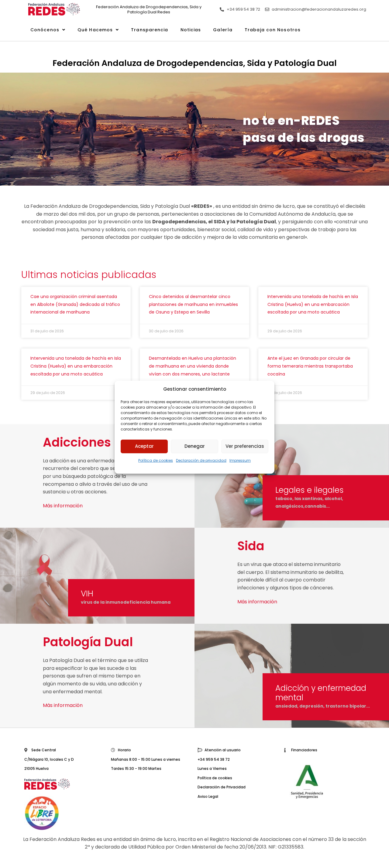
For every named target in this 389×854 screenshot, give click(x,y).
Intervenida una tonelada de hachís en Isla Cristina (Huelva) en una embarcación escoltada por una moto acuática (312, 304)
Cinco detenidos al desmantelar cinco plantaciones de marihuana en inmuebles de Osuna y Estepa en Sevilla (193, 304)
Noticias (191, 30)
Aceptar (144, 446)
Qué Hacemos (95, 30)
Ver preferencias (244, 446)
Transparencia (149, 30)
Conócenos (44, 30)
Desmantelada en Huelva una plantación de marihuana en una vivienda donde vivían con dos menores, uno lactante (192, 366)
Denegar (194, 446)
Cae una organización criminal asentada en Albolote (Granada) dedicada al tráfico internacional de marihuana (75, 304)
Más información (63, 505)
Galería (222, 30)
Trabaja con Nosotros (273, 30)
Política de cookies (155, 460)
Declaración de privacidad (201, 460)
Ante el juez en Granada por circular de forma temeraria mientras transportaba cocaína (310, 366)
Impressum (240, 460)
